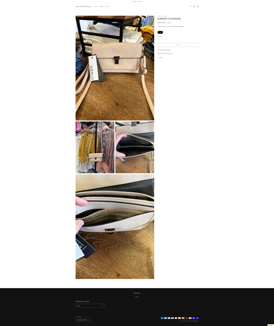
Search (137, 296)
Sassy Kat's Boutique (186, 321)
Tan (160, 32)
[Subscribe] (103, 306)
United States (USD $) (82, 320)
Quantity (160, 36)
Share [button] (160, 57)
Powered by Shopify (195, 321)
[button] (190, 6)
